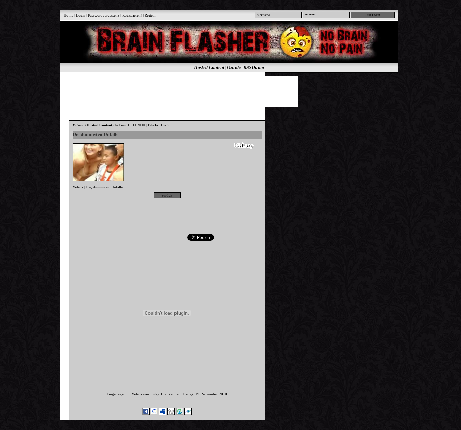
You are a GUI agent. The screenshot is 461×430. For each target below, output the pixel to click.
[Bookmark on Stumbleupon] (179, 414)
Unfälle (117, 187)
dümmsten (101, 187)
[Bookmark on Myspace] (162, 414)
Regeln (150, 15)
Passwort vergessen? (103, 15)
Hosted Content (209, 67)
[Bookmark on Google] (154, 414)
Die (88, 187)
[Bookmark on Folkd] (188, 414)
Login (80, 15)
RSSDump (253, 67)
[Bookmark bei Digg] (171, 414)
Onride (234, 67)
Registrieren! (132, 15)
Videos (78, 187)
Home (68, 15)
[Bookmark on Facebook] (146, 414)
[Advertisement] (225, 91)
